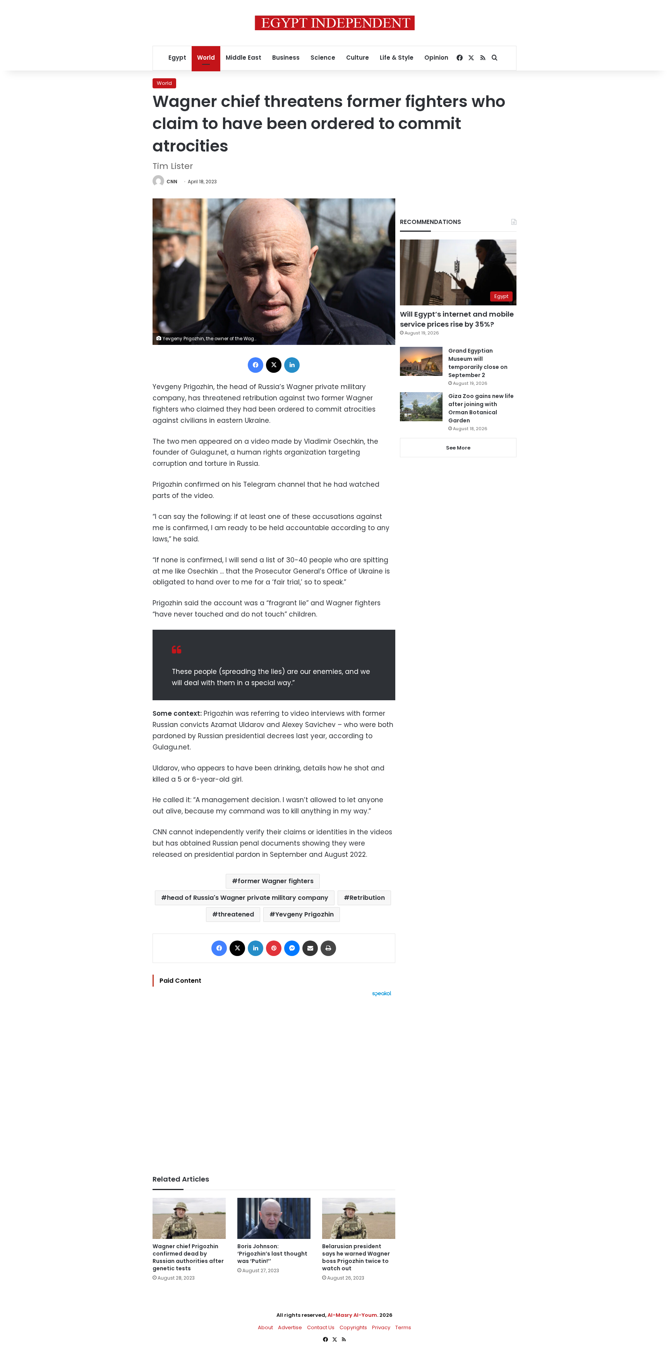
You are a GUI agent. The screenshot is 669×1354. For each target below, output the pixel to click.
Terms (403, 1327)
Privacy (381, 1327)
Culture (357, 57)
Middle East (243, 57)
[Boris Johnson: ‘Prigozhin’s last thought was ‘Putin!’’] (273, 1218)
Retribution (367, 897)
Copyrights (353, 1327)
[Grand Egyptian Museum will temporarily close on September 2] (421, 361)
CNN (171, 181)
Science (322, 57)
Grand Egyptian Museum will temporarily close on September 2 (478, 363)
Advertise (290, 1327)
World (206, 57)
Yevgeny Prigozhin (304, 914)
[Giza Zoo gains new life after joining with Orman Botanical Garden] (421, 406)
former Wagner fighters (276, 881)
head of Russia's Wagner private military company (247, 897)
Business (286, 57)
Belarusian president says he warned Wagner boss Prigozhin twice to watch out (356, 1257)
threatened (236, 914)
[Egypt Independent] (335, 23)
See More (458, 447)
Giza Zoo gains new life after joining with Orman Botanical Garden (481, 408)
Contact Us (320, 1327)
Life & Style (396, 57)
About (265, 1327)
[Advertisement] (274, 1082)
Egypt (177, 57)
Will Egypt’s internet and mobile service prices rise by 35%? (457, 319)
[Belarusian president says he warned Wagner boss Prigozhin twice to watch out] (358, 1218)
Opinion (436, 57)
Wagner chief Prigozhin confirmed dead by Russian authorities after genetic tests (188, 1257)
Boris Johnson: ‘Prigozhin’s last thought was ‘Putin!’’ (272, 1253)
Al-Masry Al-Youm (352, 1315)
